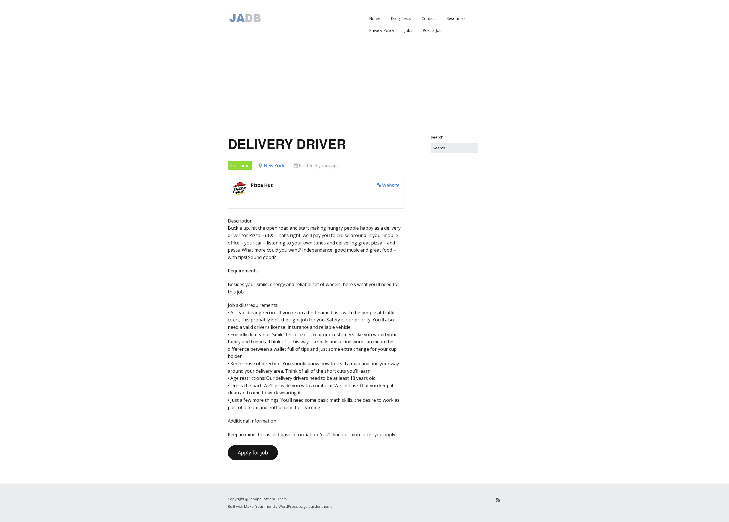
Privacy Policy (381, 30)
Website (391, 185)
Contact (428, 18)
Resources (456, 18)
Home (374, 18)
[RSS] (498, 500)
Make (249, 506)
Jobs (408, 30)
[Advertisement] (364, 91)
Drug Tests (401, 18)
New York (274, 165)
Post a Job (432, 30)
